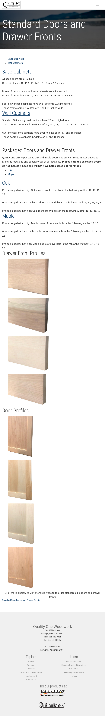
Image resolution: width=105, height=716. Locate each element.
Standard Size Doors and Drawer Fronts (21, 600)
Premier (31, 661)
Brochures (73, 669)
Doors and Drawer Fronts (31, 672)
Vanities (31, 669)
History (74, 676)
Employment (31, 676)
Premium (31, 665)
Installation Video (73, 661)
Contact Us (31, 679)
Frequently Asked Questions (74, 665)
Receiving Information (74, 672)
